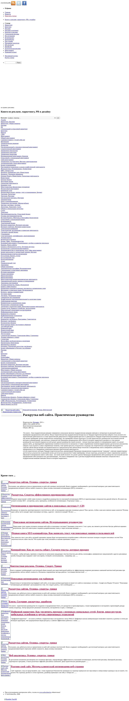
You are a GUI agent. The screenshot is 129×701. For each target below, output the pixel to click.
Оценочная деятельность (9, 183)
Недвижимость (6, 221)
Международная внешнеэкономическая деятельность (19, 279)
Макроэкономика (7, 276)
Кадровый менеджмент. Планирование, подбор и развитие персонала (25, 243)
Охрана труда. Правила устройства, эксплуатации (18, 308)
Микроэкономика (7, 277)
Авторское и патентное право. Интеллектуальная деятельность (22, 306)
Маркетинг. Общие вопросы (10, 123)
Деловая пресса (6, 237)
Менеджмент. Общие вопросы (11, 370)
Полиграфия (5, 357)
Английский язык (7, 326)
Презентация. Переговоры (10, 343)
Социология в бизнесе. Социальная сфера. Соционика (19, 335)
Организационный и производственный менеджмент (19, 147)
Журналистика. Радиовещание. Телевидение (16, 169)
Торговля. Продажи (7, 196)
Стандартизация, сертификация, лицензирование (18, 236)
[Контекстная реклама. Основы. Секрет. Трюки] (5, 574)
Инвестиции (5, 178)
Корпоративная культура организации (14, 254)
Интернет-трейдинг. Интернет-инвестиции (16, 227)
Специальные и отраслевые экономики (14, 270)
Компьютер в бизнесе (8, 314)
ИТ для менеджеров (8, 317)
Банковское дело (6, 190)
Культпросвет (9, 38)
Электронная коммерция (9, 228)
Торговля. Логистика (8, 194)
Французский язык (7, 330)
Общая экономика (7, 266)
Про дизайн (9, 41)
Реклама (7, 28)
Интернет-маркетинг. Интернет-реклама (15, 225)
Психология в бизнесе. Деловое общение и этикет (18, 397)
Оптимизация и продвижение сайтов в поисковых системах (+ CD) (47, 505)
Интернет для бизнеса (8, 321)
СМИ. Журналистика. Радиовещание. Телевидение (18, 401)
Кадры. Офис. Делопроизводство (12, 241)
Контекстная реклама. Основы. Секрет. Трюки (36, 566)
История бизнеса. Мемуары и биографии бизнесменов (19, 218)
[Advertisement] (12, 85)
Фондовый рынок (7, 181)
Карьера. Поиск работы (9, 245)
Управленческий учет (8, 263)
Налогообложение (7, 259)
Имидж (3, 132)
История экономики (8, 272)
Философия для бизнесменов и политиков (15, 341)
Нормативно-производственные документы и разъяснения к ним (23, 288)
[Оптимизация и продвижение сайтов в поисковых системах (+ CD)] (6, 518)
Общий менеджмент (8, 138)
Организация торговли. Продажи (12, 198)
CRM (2, 134)
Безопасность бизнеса (8, 239)
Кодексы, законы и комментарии (12, 292)
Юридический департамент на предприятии (16, 310)
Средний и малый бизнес (9, 232)
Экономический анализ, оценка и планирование (17, 281)
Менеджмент (9, 50)
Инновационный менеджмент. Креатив (14, 156)
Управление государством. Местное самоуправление (19, 161)
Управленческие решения (9, 143)
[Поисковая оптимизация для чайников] (6, 584)
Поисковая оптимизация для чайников (32, 578)
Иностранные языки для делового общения (16, 324)
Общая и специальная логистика (12, 209)
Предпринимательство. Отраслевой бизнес (15, 214)
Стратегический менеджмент (11, 149)
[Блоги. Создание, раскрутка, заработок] (5, 606)
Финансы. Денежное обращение (12, 174)
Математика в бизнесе (8, 344)
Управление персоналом (9, 151)
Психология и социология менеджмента (15, 248)
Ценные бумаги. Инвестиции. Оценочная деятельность (20, 176)
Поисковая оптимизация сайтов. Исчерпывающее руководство (47, 522)
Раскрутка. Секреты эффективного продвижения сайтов (42, 494)
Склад (3, 210)
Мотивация (5, 141)
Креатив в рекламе (11, 32)
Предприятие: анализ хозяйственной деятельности (18, 386)
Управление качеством (8, 152)
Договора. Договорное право (11, 295)
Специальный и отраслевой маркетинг (14, 129)
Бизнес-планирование (8, 165)
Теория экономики (7, 274)
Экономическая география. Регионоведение (16, 268)
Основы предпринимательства (11, 216)
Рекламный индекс (11, 56)
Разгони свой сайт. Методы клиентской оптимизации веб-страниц (47, 666)
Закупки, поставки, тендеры (10, 205)
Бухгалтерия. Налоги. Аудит (10, 256)
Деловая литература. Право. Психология (15, 285)
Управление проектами (9, 154)
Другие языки (5, 334)
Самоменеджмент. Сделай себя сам (13, 140)
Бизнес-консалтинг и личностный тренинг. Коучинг (19, 252)
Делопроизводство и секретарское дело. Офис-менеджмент (21, 250)
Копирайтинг (9, 39)
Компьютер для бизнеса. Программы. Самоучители (18, 319)
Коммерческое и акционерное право (13, 303)
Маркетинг (8, 25)
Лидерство (4, 145)
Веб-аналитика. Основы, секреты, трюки (31, 655)
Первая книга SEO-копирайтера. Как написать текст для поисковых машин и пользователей (63, 533)
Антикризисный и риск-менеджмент (13, 163)
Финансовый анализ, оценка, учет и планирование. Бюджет (21, 192)
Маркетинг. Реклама (8, 122)
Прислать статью (11, 16)
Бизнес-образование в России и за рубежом (16, 348)
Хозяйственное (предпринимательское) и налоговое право (21, 299)
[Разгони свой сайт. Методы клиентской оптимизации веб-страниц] (6, 675)
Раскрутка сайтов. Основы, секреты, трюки (33, 482)
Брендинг (8, 27)
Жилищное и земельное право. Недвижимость (17, 290)
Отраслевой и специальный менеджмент (15, 158)
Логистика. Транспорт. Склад (11, 207)
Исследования (10, 36)
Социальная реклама (12, 34)
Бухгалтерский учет (8, 257)
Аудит (3, 261)
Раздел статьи (9, 57)
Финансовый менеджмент (10, 189)
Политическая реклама (13, 48)
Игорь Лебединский (45, 410)
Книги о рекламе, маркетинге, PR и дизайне (20, 19)
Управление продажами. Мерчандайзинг (15, 203)
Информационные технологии (11, 315)
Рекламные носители (12, 43)
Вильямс (36, 422)
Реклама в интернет (11, 30)
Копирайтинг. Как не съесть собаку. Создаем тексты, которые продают (50, 549)
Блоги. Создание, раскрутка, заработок (30, 601)
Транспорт (4, 212)
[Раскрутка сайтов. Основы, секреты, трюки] (5, 490)
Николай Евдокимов (30, 410)
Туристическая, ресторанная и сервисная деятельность (19, 230)
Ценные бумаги (6, 180)
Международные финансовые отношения (15, 187)
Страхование (5, 234)
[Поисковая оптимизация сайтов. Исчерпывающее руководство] (7, 529)
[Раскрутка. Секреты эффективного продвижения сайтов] (6, 501)
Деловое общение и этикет (10, 337)
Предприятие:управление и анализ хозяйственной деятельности (23, 167)
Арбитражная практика (9, 301)
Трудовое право (6, 294)
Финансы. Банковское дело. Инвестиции (15, 172)
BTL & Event (9, 45)
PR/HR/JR (8, 47)
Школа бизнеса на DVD (9, 404)
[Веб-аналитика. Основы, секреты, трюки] (5, 662)
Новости (8, 14)
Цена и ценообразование (9, 201)
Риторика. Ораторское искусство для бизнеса (16, 346)
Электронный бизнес (8, 223)
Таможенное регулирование (10, 297)
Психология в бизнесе (8, 323)
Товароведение (6, 199)
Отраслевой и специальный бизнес (13, 219)
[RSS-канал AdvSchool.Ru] (14, 3)
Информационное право (9, 312)
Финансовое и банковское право (12, 305)
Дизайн (3, 120)
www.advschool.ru (45, 692)
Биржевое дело (6, 185)
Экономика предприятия (9, 283)
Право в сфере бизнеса (8, 286)
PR (2, 127)
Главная (7, 12)
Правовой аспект (11, 52)
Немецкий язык (6, 328)
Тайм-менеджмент (7, 160)
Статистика (5, 339)
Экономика (5, 265)
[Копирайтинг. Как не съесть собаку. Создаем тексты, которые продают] (6, 562)
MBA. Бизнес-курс (7, 170)
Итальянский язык (7, 332)
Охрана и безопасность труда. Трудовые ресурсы (17, 247)
